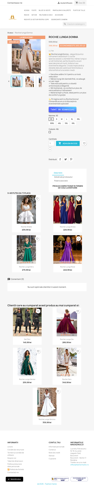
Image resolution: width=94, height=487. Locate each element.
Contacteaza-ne (14, 3)
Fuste (34, 10)
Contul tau (55, 442)
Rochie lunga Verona (47, 419)
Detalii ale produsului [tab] (63, 177)
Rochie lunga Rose (67, 267)
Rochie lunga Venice (27, 379)
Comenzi (52, 450)
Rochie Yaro (66, 379)
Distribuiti (60, 159)
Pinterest (71, 159)
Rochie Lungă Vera (26, 267)
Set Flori (27, 339)
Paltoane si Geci (46, 15)
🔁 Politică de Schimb (15, 469)
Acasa (26, 10)
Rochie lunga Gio (67, 339)
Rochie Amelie (26, 227)
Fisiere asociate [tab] (61, 181)
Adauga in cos (67, 143)
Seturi (34, 15)
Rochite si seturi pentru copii (36, 19)
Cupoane (52, 459)
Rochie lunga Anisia (67, 227)
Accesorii (59, 15)
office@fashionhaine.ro (79, 465)
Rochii (26, 15)
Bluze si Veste (44, 10)
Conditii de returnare (15, 450)
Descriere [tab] (58, 173)
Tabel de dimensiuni (63, 109)
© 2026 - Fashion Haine (47, 484)
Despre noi (11, 458)
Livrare (10, 447)
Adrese (51, 456)
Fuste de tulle (79, 10)
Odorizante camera (59, 19)
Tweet (65, 159)
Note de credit (54, 453)
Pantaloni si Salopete (62, 10)
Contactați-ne (13, 472)
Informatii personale (56, 447)
